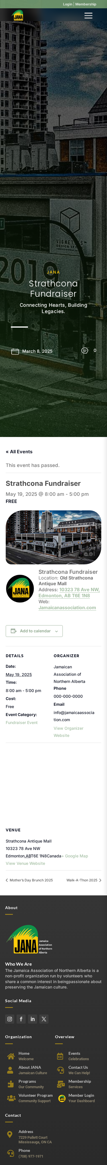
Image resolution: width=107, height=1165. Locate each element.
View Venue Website (25, 863)
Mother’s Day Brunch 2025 (31, 880)
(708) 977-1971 (31, 1156)
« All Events (19, 451)
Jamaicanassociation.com (67, 607)
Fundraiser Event (22, 722)
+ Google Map (74, 855)
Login (67, 4)
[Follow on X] (44, 1019)
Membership (85, 4)
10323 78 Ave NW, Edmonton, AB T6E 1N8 (69, 592)
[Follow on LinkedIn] (32, 1019)
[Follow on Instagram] (9, 1019)
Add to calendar (35, 630)
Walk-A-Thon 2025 (82, 880)
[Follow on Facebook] (21, 1019)
